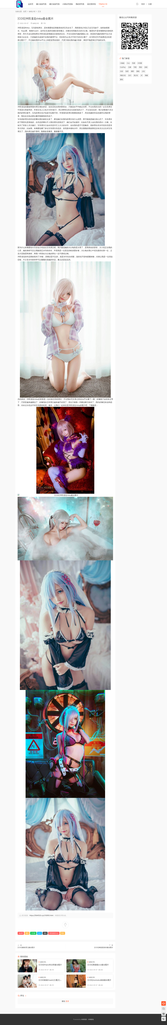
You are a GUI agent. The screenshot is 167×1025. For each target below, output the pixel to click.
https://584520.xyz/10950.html (41, 915)
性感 (133, 63)
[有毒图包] (19, 4)
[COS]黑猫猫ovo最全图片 (98, 965)
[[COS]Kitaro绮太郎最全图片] (27, 965)
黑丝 (62, 933)
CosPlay (123, 67)
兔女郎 (21, 933)
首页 (31, 4)
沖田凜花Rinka (53, 933)
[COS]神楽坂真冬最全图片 (103, 947)
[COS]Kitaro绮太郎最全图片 (50, 965)
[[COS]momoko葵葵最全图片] (76, 981)
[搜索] (137, 4)
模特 (132, 71)
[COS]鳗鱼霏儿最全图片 (26, 947)
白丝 (121, 71)
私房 (127, 71)
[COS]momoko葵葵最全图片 (99, 980)
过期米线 (92, 4)
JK (141, 75)
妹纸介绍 (103, 4)
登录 (67, 1001)
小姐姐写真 (42, 4)
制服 (146, 75)
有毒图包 (91, 1019)
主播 (129, 67)
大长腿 (33, 933)
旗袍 (45, 933)
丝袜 (146, 67)
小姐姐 (122, 63)
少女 (143, 71)
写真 (135, 67)
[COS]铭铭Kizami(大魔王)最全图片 (50, 980)
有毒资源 (84, 1019)
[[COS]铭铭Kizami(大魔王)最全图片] (27, 981)
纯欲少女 (123, 75)
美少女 (136, 75)
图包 (27, 933)
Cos (128, 63)
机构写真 (80, 4)
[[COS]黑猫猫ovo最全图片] (76, 965)
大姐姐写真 (55, 4)
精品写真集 (68, 4)
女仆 (39, 933)
